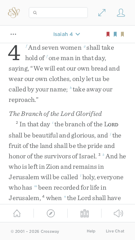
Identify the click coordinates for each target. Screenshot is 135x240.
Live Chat (115, 231)
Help (91, 231)
